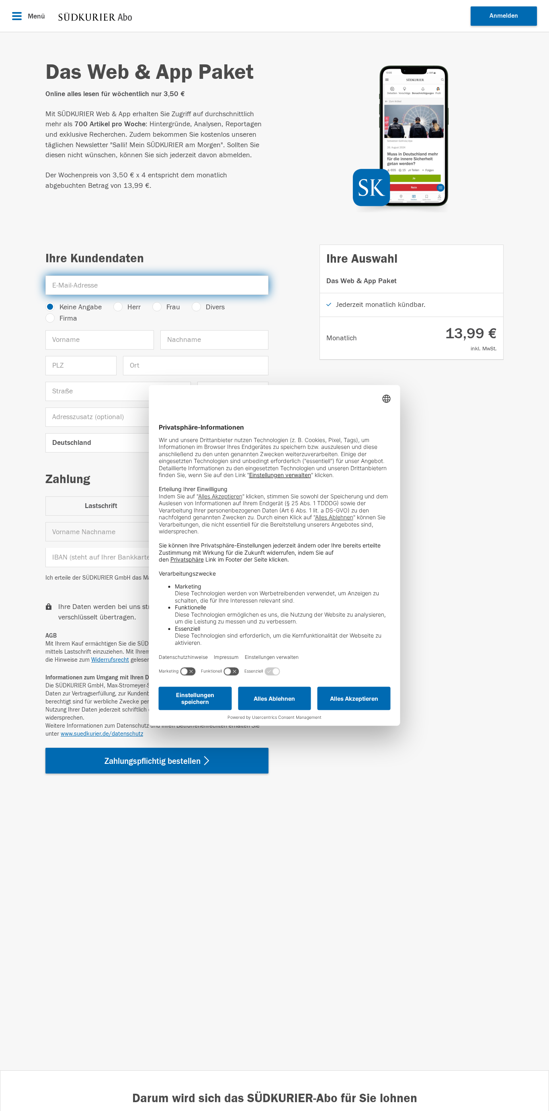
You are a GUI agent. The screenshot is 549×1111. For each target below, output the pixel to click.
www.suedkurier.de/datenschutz (102, 733)
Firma (68, 318)
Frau (173, 307)
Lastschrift (101, 506)
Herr (134, 307)
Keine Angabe (80, 307)
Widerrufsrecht (110, 659)
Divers (215, 307)
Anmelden (504, 15)
